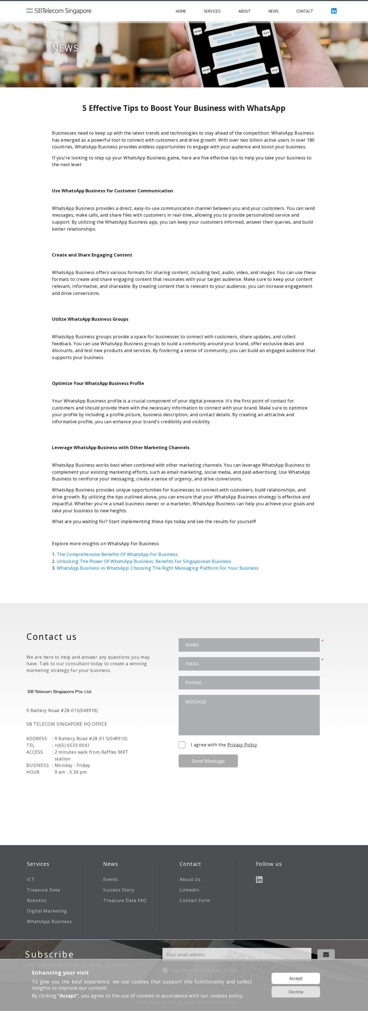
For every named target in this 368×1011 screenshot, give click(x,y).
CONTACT (304, 11)
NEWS (274, 11)
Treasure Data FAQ (125, 900)
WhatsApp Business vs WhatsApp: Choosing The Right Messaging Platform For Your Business (158, 568)
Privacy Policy (242, 745)
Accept (296, 978)
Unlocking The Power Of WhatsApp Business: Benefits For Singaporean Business (144, 561)
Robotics (37, 900)
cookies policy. (227, 995)
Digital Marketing (47, 911)
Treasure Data (43, 890)
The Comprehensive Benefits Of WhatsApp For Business (117, 554)
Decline (296, 992)
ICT (31, 879)
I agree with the (224, 745)
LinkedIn (189, 890)
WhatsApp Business (49, 921)
